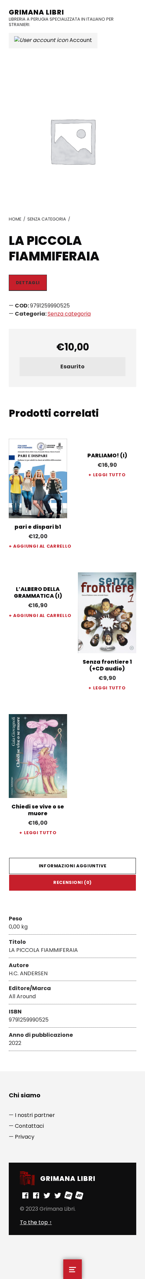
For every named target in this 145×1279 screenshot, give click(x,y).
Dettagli (28, 283)
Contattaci (29, 1126)
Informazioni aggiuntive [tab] (73, 866)
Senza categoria (46, 219)
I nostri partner (35, 1115)
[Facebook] (25, 1195)
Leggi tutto (109, 475)
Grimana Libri (36, 12)
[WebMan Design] (68, 1195)
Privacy (24, 1137)
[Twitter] (46, 1195)
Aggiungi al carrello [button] (40, 546)
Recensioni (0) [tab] (72, 882)
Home (15, 219)
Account (80, 40)
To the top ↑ (36, 1222)
